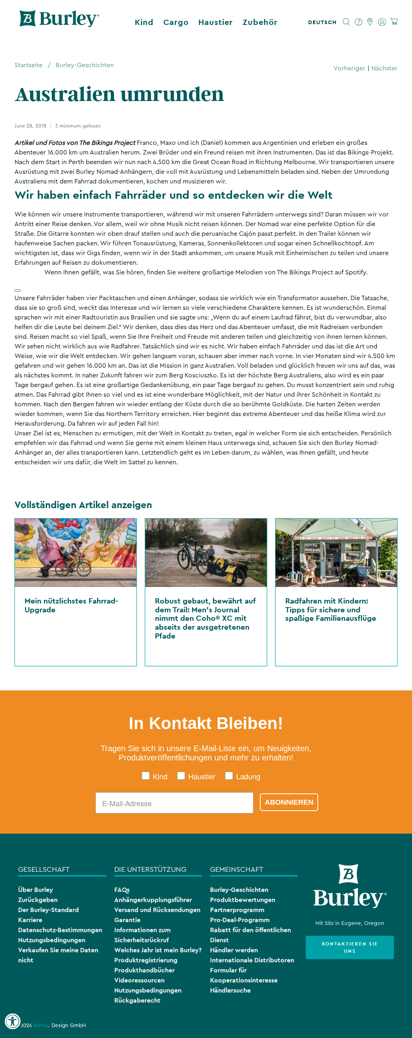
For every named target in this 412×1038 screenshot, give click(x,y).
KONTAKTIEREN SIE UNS (350, 947)
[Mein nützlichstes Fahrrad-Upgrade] (75, 553)
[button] (324, 22)
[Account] (382, 22)
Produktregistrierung (145, 960)
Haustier (215, 22)
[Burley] (59, 22)
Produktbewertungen (242, 900)
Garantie (127, 920)
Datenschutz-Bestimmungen (60, 930)
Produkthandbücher (144, 970)
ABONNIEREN (289, 802)
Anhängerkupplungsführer (153, 900)
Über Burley (35, 890)
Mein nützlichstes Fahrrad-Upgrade (71, 605)
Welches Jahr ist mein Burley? (158, 950)
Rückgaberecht (137, 1000)
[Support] (359, 22)
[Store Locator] (370, 22)
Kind (144, 22)
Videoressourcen (139, 980)
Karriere (30, 920)
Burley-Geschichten (85, 65)
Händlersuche (230, 990)
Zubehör (260, 22)
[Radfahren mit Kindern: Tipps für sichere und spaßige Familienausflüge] (336, 553)
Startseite (28, 65)
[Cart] (394, 22)
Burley (40, 1025)
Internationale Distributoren (252, 960)
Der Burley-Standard (48, 910)
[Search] (346, 22)
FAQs (122, 890)
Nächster (384, 68)
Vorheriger (349, 68)
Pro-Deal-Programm (240, 920)
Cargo (176, 22)
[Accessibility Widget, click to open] (12, 1021)
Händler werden (234, 950)
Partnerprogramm (237, 910)
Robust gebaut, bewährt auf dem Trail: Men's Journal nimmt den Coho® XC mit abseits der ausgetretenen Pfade (205, 618)
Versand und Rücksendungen (157, 910)
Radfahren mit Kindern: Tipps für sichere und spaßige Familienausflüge (330, 609)
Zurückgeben (38, 900)
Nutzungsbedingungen (51, 940)
